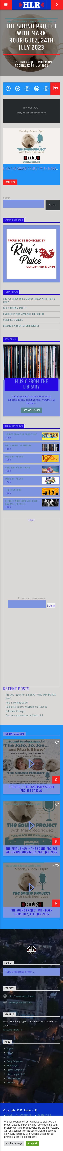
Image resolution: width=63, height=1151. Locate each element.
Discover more (11, 1029)
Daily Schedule (15, 1061)
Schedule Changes (13, 320)
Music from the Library (18, 445)
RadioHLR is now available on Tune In (23, 314)
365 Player (12, 1065)
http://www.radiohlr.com (22, 996)
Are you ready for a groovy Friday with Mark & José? (29, 300)
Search (6, 197)
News (10, 1052)
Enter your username (31, 598)
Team (10, 1057)
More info (10, 182)
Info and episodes (31, 410)
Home (10, 1048)
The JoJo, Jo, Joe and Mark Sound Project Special (31, 788)
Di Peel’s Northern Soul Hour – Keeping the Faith (22, 502)
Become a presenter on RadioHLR (21, 325)
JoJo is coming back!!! (14, 308)
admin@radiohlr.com (20, 1002)
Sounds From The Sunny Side (21, 434)
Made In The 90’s (14, 479)
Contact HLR (44, 1115)
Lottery (11, 1082)
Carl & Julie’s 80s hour (17, 468)
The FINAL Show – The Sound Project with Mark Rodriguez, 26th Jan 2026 (31, 850)
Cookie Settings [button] (14, 1143)
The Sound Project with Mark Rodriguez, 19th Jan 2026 (31, 912)
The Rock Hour (13, 490)
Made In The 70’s (14, 457)
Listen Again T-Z (16, 1074)
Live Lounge (13, 1078)
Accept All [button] (32, 1143)
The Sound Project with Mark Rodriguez (31, 21)
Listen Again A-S (16, 1069)
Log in (51, 605)
